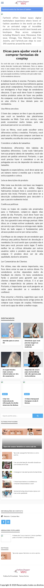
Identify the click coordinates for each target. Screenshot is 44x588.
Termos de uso (24, 576)
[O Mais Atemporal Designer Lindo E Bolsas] (33, 388)
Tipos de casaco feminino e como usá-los (19, 447)
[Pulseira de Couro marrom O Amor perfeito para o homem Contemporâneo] (6, 538)
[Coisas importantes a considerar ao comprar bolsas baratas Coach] (7, 484)
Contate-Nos (14, 516)
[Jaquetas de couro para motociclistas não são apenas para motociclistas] (33, 359)
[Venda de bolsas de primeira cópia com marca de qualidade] (7, 494)
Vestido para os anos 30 (11, 342)
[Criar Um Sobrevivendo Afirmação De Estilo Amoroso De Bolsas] (11, 388)
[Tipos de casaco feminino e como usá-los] (22, 439)
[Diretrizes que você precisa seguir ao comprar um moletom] (33, 330)
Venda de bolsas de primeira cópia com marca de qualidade (27, 492)
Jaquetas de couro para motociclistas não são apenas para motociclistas (33, 373)
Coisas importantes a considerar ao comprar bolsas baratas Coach (25, 482)
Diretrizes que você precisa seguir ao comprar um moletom (32, 344)
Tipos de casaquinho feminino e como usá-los (26, 454)
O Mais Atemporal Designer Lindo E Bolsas (32, 401)
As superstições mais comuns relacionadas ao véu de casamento (10, 373)
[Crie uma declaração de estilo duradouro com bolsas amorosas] (7, 465)
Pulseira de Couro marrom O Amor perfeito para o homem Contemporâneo (26, 536)
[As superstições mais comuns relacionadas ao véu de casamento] (11, 359)
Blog (5, 336)
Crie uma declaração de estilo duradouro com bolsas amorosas (27, 463)
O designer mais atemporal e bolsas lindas (28, 472)
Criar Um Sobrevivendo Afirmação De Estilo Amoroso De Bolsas (10, 402)
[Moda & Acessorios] (22, 571)
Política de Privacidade (10, 576)
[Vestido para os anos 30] (11, 330)
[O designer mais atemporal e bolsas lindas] (7, 474)
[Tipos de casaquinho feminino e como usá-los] (7, 455)
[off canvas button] (2, 3)
